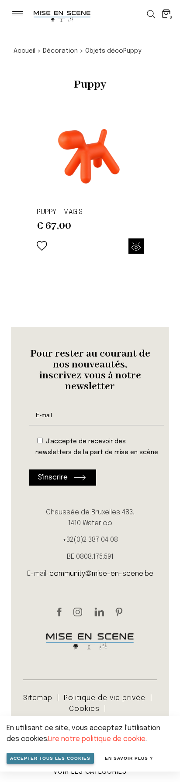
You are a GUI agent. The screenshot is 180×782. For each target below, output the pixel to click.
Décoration (60, 51)
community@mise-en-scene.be (101, 574)
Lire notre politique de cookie (96, 739)
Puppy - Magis (60, 212)
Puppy (132, 51)
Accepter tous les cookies (50, 758)
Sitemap (37, 698)
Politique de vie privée (104, 698)
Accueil (24, 51)
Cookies (84, 709)
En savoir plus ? (129, 758)
